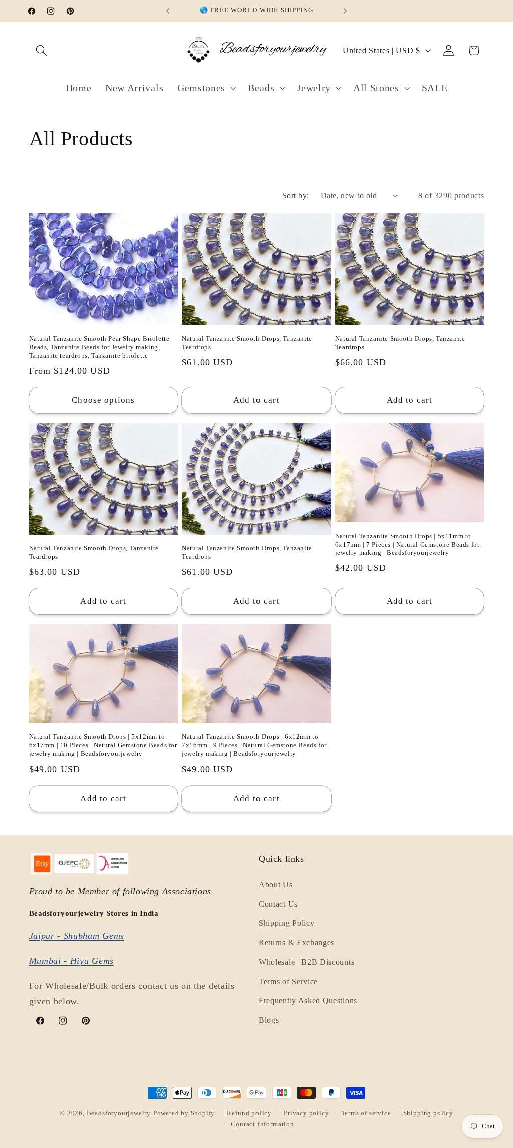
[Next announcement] (345, 11)
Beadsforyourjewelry (119, 1113)
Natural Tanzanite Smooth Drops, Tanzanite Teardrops (247, 343)
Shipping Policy (286, 923)
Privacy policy (306, 1113)
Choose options (103, 400)
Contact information (262, 1124)
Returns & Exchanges (296, 942)
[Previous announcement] (168, 11)
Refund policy (249, 1113)
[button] (42, 50)
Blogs (269, 1020)
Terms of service (366, 1113)
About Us (276, 884)
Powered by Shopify (184, 1113)
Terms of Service (288, 981)
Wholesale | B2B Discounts (306, 962)
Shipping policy (428, 1113)
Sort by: (295, 195)
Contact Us (278, 904)
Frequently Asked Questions (308, 1000)
